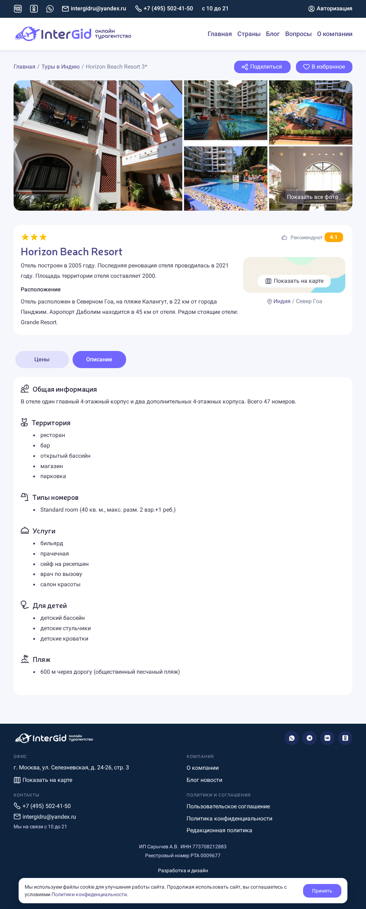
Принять (322, 891)
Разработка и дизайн (183, 870)
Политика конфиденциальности (229, 818)
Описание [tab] (99, 359)
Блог (273, 33)
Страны (249, 33)
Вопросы (298, 33)
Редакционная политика (219, 830)
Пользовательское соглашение (228, 806)
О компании (334, 33)
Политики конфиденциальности (89, 894)
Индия (282, 301)
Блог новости (204, 780)
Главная (220, 33)
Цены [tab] (42, 359)
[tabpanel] (183, 536)
